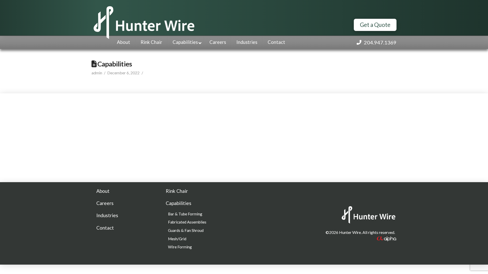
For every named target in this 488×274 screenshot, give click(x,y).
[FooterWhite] (386, 238)
